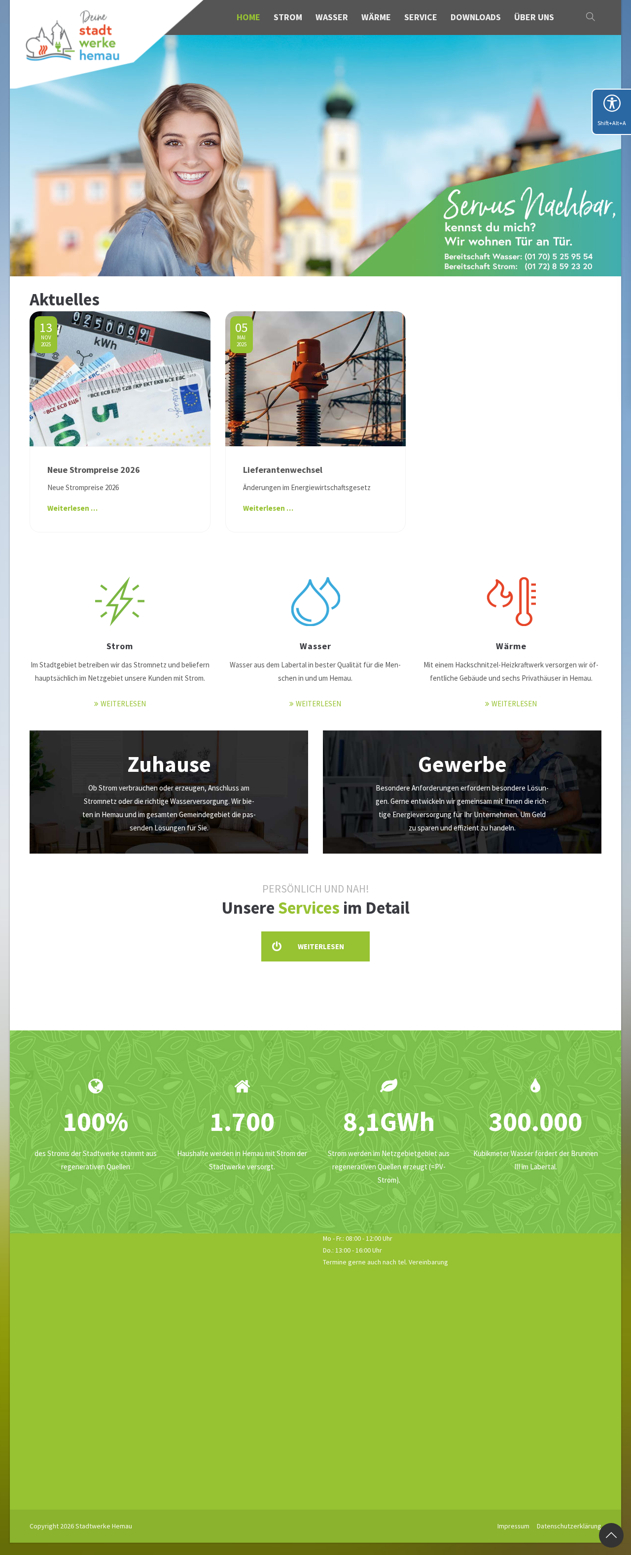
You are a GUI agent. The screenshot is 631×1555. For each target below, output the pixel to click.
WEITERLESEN (123, 703)
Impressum (513, 1526)
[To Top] (611, 1535)
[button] (591, 17)
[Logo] (108, 44)
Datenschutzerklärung (569, 1526)
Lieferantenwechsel (282, 469)
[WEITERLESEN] (119, 600)
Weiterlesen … (72, 508)
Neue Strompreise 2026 (93, 469)
